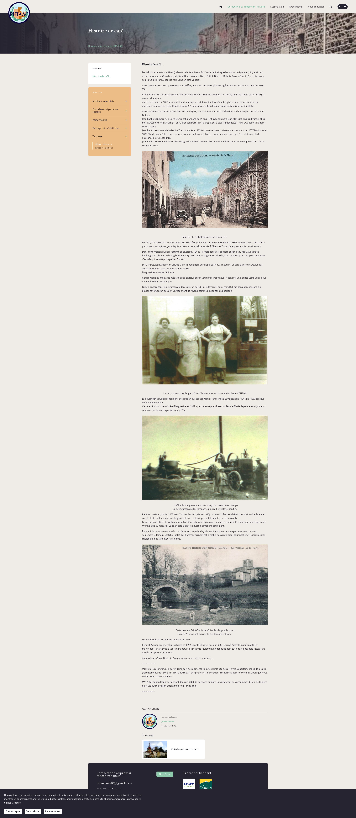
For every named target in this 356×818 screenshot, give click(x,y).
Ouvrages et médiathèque (106, 128)
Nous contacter (316, 7)
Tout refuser (33, 811)
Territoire (97, 136)
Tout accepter (13, 811)
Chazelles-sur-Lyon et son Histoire (105, 110)
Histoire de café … (101, 76)
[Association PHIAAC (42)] (19, 6)
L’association (277, 7)
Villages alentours (103, 144)
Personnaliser (52, 811)
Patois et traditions (104, 147)
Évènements (295, 7)
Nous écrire (164, 774)
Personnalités (99, 119)
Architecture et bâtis (103, 101)
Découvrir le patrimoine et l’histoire (246, 7)
